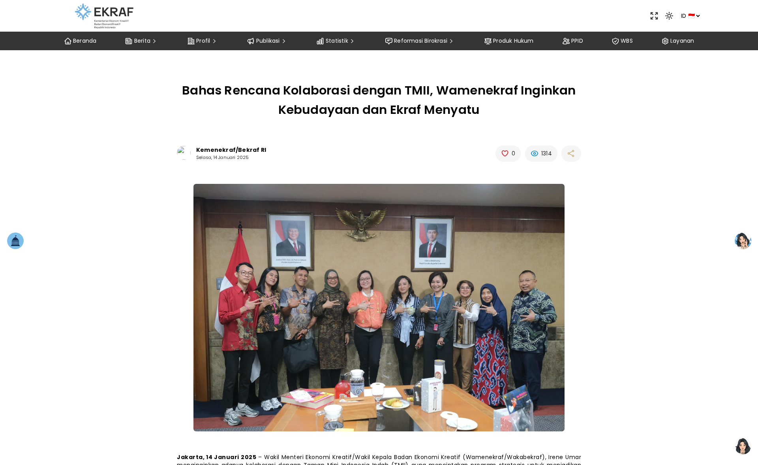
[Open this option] (654, 16)
